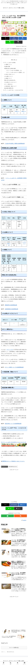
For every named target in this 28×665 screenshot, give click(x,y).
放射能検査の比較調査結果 (11, 309)
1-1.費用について (8, 64)
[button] (18, 42)
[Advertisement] (14, 485)
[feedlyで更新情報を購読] (7, 515)
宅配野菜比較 (5, 466)
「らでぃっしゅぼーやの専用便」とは (13, 70)
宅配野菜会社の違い (13, 466)
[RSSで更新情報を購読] (20, 515)
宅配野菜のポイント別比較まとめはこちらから (13, 461)
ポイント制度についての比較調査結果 (14, 367)
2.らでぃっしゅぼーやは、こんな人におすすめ (13, 90)
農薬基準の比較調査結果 (11, 305)
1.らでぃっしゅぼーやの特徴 (9, 62)
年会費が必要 (7, 66)
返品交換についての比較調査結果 (13, 423)
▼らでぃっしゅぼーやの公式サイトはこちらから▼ (13, 442)
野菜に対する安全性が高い (10, 80)
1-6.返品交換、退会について (10, 86)
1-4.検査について (8, 78)
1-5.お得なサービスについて (10, 82)
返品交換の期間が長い (9, 88)
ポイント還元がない (8, 84)
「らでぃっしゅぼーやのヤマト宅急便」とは (14, 72)
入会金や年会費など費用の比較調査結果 (15, 143)
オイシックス (10, 349)
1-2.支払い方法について (9, 74)
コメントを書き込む (14, 647)
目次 (12, 59)
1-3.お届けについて (8, 76)
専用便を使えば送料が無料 (10, 68)
